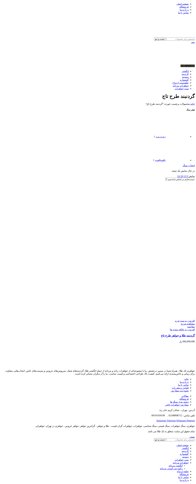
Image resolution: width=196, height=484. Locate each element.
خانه (192, 104)
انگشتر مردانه (176, 465)
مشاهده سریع (188, 323)
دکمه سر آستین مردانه (171, 468)
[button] (185, 321)
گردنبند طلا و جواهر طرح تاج (178, 335)
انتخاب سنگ (189, 165)
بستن (192, 436)
